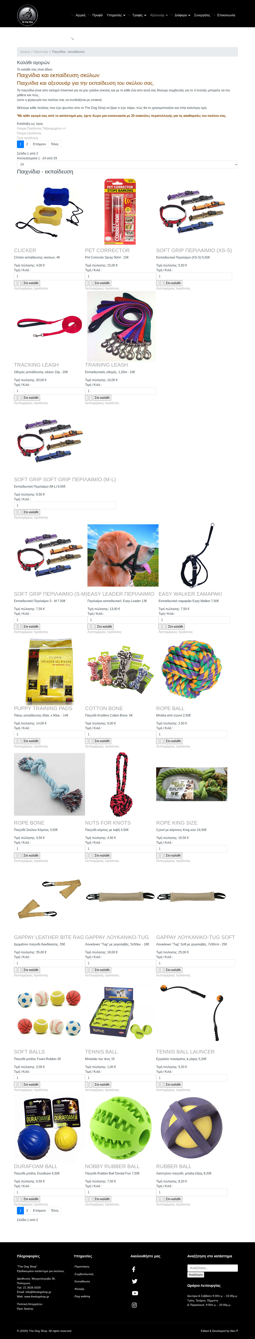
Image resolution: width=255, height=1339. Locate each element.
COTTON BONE (104, 708)
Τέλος (55, 144)
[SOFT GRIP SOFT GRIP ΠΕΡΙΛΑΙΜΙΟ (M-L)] (65, 441)
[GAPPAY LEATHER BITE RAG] (49, 898)
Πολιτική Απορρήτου (29, 1304)
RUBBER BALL (173, 1166)
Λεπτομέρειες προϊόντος (31, 288)
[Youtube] (135, 1293)
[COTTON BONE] (120, 669)
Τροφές (137, 15)
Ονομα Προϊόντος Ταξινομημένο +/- (41, 128)
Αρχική (80, 15)
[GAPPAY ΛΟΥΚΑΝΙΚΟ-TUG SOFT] (195, 898)
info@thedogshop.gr (38, 1291)
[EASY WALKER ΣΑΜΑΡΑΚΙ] (194, 555)
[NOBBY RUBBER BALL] (120, 1127)
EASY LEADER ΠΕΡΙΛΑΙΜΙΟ (120, 594)
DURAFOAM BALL (35, 1166)
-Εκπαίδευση (82, 1281)
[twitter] (135, 1281)
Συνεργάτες (202, 15)
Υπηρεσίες (114, 15)
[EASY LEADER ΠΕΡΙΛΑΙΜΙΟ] (123, 555)
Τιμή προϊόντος (27, 138)
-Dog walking (82, 1296)
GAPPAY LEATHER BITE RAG (49, 937)
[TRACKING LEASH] (49, 326)
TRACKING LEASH (36, 365)
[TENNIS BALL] (120, 1013)
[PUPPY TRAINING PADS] (49, 669)
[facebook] (135, 1269)
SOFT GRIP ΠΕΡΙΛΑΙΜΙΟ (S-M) (50, 594)
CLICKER (25, 250)
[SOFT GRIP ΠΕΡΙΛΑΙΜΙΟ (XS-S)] (194, 211)
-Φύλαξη (79, 1289)
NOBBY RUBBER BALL (112, 1166)
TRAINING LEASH (106, 365)
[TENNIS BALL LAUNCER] (191, 1013)
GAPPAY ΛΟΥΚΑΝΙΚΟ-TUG (117, 937)
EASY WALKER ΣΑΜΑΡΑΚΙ (190, 594)
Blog (79, 39)
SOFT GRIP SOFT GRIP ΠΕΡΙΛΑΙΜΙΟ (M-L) (65, 479)
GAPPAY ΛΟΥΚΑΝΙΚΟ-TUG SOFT (195, 937)
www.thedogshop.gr (36, 1296)
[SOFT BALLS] (49, 1013)
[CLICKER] (49, 211)
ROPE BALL (170, 708)
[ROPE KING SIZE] (191, 784)
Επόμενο (39, 144)
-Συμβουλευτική (83, 1274)
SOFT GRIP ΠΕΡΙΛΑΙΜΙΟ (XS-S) (194, 250)
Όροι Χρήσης (25, 1308)
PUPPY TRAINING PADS (43, 708)
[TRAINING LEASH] (120, 326)
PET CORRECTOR (107, 250)
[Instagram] (135, 1305)
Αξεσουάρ (157, 15)
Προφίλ (97, 15)
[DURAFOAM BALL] (49, 1127)
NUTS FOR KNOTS (108, 823)
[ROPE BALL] (191, 669)
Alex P (234, 1330)
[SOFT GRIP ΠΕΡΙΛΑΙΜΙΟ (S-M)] (50, 555)
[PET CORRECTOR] (120, 211)
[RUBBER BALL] (191, 1127)
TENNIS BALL (101, 1052)
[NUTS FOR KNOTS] (120, 784)
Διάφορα (181, 15)
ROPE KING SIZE (176, 823)
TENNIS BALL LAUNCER (185, 1052)
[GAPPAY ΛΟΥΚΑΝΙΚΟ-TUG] (120, 898)
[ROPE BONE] (49, 784)
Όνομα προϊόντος (29, 133)
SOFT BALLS (29, 1052)
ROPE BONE (29, 823)
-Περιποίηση (81, 1266)
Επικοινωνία (226, 15)
